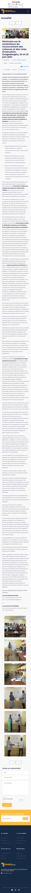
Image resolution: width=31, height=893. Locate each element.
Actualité (3, 858)
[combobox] (15, 7)
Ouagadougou (22, 69)
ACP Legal (19, 858)
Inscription (20, 4)
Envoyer (7, 805)
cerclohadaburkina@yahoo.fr (14, 599)
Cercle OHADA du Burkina (19, 60)
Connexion (12, 4)
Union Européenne (21, 856)
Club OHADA (7, 69)
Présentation (4, 838)
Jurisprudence (5, 853)
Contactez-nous (7, 873)
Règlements (20, 843)
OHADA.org (19, 853)
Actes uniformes (21, 840)
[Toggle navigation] (28, 11)
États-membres (5, 843)
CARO (24, 858)
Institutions (4, 840)
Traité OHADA (20, 838)
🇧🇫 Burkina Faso (25, 66)
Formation (14, 69)
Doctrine (3, 856)
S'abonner (25, 818)
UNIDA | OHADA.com (8, 887)
